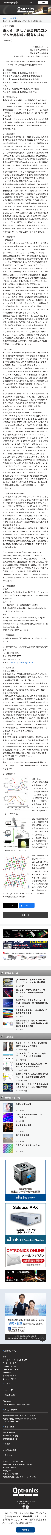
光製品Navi (7, 1401)
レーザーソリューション (12, 1369)
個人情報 (25, 1508)
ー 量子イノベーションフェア (15, 1360)
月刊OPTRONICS (9, 1432)
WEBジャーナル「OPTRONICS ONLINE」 (18, 1464)
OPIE (4, 1356)
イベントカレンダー (10, 1375)
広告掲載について (25, 1503)
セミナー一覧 (8, 1390)
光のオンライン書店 (10, 1435)
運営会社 (25, 1506)
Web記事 (13, 18)
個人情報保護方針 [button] (24, 1523)
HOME (5, 18)
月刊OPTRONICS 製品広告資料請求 (17, 1404)
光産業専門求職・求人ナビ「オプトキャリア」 (20, 1415)
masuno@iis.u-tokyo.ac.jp (21, 662)
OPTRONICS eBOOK (10, 1439)
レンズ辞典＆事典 (9, 1450)
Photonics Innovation (11, 1366)
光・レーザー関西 (9, 1363)
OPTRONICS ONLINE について (25, 1501)
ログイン (31, 2)
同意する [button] (25, 1530)
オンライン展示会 (9, 1379)
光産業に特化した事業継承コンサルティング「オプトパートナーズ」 (19, 1420)
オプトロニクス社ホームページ (14, 1461)
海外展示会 (7, 1372)
